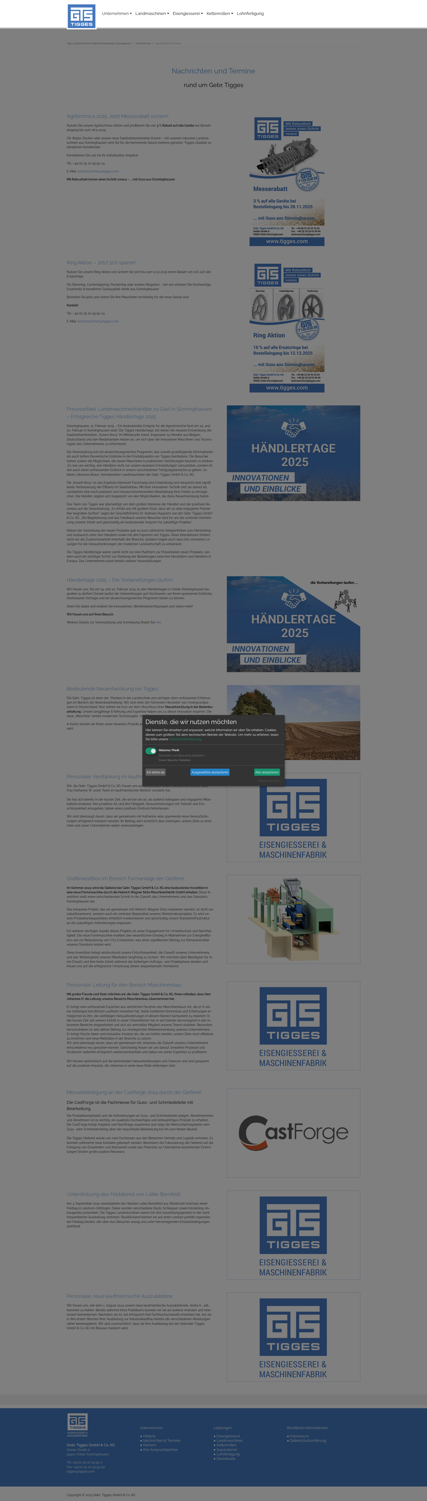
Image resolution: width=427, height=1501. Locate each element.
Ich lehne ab (156, 772)
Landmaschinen (150, 13)
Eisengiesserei (186, 13)
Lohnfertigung (250, 13)
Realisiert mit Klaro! (269, 780)
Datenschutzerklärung (185, 739)
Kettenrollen (218, 13)
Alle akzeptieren (267, 772)
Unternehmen (115, 13)
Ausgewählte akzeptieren (210, 772)
